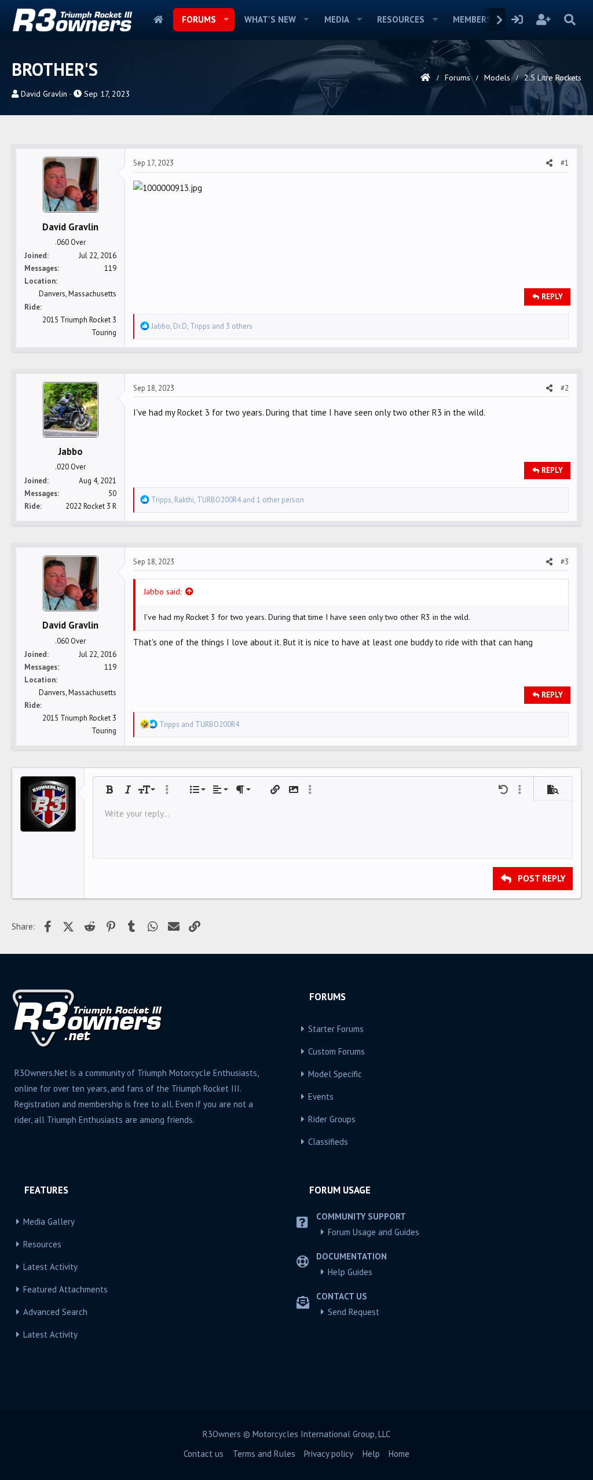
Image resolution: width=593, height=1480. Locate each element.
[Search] (569, 19)
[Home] (425, 77)
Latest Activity (50, 1266)
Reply (552, 297)
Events (321, 1096)
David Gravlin (44, 94)
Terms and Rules (264, 1453)
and (199, 724)
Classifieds (328, 1141)
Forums (199, 19)
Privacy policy (328, 1453)
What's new (270, 19)
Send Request (353, 1311)
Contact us (204, 1453)
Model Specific (335, 1073)
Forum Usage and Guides (373, 1231)
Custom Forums (336, 1051)
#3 (565, 562)
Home (158, 19)
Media (336, 19)
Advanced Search (55, 1311)
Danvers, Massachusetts (77, 294)
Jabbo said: (162, 591)
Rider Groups (332, 1119)
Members (472, 19)
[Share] (549, 163)
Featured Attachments (65, 1289)
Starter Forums (336, 1028)
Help (371, 1453)
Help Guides (350, 1271)
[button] (226, 19)
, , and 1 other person (227, 500)
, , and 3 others (201, 326)
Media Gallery (49, 1221)
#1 (565, 163)
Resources (400, 19)
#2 (565, 388)
